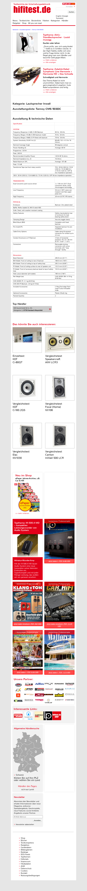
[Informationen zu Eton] (28, 690)
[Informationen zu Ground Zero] (48, 690)
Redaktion (25, 845)
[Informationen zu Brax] (48, 685)
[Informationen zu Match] (28, 695)
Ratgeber (16, 23)
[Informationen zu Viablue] (48, 701)
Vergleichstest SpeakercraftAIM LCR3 (53, 359)
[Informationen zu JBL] (18, 695)
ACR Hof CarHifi (27, 789)
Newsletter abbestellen (25, 824)
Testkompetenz (27, 842)
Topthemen (25, 857)
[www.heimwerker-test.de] (38, 722)
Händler (65, 20)
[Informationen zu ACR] (18, 685)
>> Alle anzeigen (49, 62)
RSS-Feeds (25, 854)
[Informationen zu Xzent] (59, 701)
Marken (46, 20)
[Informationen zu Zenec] (69, 701)
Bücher (24, 840)
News (15, 20)
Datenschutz (26, 868)
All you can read (35, 23)
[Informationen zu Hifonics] (69, 690)
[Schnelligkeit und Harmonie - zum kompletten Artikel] (28, 81)
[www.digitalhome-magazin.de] (18, 722)
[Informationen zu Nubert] (59, 695)
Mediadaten (26, 864)
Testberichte (24, 20)
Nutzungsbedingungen (30, 875)
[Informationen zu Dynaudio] (59, 685)
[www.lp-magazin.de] (47, 722)
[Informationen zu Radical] (18, 701)
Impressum (25, 861)
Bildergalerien (26, 850)
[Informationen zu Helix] (59, 690)
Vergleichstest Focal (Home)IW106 (53, 407)
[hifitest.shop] (56, 722)
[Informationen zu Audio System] (28, 685)
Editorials (25, 859)
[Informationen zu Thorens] (39, 701)
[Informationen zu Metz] (39, 695)
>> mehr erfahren (22, 513)
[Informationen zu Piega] (69, 695)
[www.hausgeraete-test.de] (28, 722)
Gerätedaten (26, 847)
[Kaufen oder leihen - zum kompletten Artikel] (28, 49)
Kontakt (24, 873)
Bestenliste (36, 20)
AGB (23, 866)
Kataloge (24, 852)
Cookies (24, 871)
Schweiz (20, 775)
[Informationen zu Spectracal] (28, 701)
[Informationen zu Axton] (39, 685)
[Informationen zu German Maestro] (39, 690)
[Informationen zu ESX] (18, 690)
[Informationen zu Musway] (48, 695)
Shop (24, 23)
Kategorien (55, 20)
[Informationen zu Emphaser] (69, 685)
